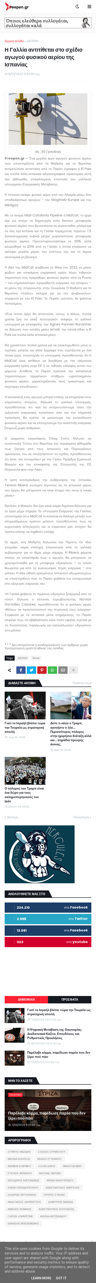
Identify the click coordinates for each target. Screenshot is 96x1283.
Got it (61, 1278)
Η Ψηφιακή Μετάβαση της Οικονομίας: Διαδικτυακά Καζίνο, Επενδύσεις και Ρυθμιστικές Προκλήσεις (54, 1034)
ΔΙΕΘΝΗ (32, 41)
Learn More (41, 1278)
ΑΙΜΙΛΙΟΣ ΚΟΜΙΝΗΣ (19, 1209)
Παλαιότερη (81, 817)
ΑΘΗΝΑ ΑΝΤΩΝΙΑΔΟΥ (53, 1216)
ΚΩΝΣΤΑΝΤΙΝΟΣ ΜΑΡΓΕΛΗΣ (63, 1187)
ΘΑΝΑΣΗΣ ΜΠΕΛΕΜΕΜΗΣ (23, 1223)
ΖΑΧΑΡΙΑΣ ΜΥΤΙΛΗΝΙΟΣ (22, 1195)
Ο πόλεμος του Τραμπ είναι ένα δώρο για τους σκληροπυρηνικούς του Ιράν (24, 795)
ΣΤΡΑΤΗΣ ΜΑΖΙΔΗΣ (19, 1152)
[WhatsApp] (52, 670)
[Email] (63, 670)
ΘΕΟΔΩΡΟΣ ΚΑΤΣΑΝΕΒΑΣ (23, 1180)
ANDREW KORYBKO (19, 1166)
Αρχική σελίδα (14, 41)
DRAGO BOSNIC (72, 1166)
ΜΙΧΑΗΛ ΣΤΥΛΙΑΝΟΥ (49, 1159)
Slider (36, 658)
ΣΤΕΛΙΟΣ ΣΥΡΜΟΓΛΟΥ (51, 1152)
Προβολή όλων (81, 683)
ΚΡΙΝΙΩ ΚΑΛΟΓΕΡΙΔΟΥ (60, 1180)
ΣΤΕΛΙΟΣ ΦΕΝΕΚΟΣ (20, 1173)
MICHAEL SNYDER (50, 1173)
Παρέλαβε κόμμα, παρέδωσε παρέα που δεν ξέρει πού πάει (58, 1055)
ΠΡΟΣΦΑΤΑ (70, 999)
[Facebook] (21, 670)
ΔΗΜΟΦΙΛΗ (26, 999)
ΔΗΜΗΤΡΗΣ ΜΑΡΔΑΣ (60, 1202)
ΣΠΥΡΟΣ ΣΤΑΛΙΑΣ (54, 1195)
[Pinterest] (42, 670)
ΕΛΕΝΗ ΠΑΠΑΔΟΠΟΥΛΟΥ (23, 1187)
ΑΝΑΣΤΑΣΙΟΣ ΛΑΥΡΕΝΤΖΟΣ (24, 1202)
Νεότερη (12, 817)
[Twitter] (31, 670)
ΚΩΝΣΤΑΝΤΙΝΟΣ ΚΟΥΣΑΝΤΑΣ (56, 1209)
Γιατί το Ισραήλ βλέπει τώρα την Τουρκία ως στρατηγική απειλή (25, 727)
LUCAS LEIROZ (46, 1166)
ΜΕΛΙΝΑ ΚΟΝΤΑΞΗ (19, 1159)
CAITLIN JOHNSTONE (20, 1216)
